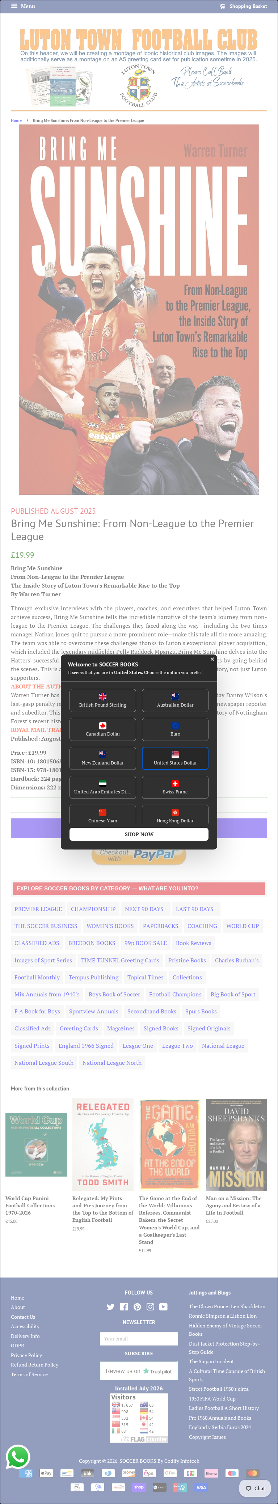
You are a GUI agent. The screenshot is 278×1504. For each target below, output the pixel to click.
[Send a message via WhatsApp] (18, 1456)
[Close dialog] (212, 659)
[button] (103, 700)
